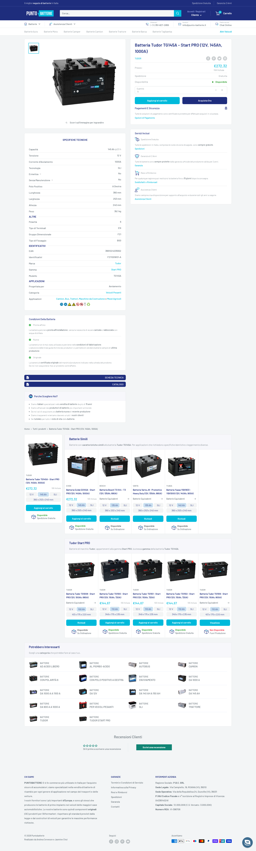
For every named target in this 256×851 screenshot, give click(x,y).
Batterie (32, 24)
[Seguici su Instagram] (117, 841)
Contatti (115, 806)
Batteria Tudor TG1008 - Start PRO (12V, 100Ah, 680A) (80, 595)
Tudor (138, 58)
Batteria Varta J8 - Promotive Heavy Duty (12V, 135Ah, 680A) (147, 491)
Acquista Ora (204, 100)
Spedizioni (140, 148)
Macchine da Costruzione (92, 298)
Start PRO (116, 269)
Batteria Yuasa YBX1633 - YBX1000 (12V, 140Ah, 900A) (180, 491)
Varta (135, 486)
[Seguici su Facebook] (111, 841)
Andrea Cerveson (45, 839)
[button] (247, 842)
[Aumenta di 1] (222, 90)
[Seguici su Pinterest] (122, 841)
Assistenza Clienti (62, 24)
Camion (60, 298)
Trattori (74, 298)
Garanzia (139, 165)
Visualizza (215, 622)
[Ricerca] (177, 13)
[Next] (230, 114)
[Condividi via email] (225, 58)
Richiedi (115, 518)
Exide (68, 486)
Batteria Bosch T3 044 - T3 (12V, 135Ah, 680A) (113, 491)
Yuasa (169, 486)
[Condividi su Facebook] (208, 58)
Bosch (102, 486)
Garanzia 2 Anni (224, 3)
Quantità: (140, 89)
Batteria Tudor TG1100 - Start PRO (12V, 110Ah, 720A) (114, 595)
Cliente (195, 14)
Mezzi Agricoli (114, 298)
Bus (67, 298)
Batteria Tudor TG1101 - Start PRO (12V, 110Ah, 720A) (147, 595)
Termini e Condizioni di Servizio (127, 782)
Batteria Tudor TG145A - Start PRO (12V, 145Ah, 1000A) (42, 481)
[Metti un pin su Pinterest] (214, 58)
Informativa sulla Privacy (123, 787)
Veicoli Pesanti (113, 292)
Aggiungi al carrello (157, 100)
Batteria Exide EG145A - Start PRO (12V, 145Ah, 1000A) (80, 491)
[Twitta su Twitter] (219, 58)
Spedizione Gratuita (201, 3)
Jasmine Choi (61, 839)
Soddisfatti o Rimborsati (146, 182)
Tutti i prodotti (39, 429)
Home (27, 429)
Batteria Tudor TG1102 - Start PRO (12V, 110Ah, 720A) (180, 595)
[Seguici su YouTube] (128, 841)
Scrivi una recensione (154, 747)
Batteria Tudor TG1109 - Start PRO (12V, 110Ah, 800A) (214, 595)
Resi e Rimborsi (119, 792)
